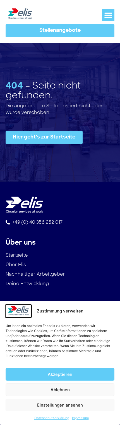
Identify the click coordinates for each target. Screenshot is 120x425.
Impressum (80, 418)
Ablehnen (60, 389)
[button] (108, 15)
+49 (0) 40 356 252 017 (37, 222)
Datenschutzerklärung (51, 418)
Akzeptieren (60, 374)
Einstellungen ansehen (60, 405)
